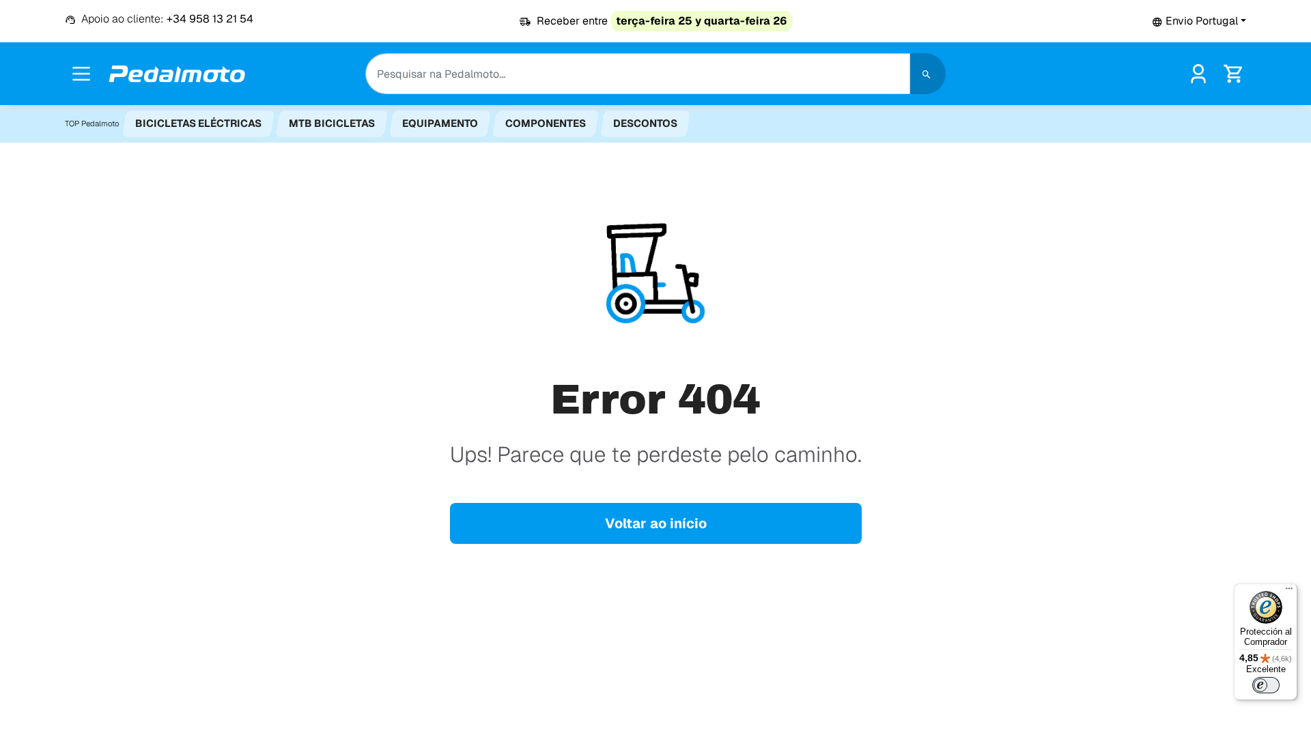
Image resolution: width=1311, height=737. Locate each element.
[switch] (1266, 685)
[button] (1199, 21)
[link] (1198, 73)
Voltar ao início (656, 523)
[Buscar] (928, 73)
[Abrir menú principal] (81, 73)
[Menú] (1289, 591)
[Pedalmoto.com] (177, 74)
